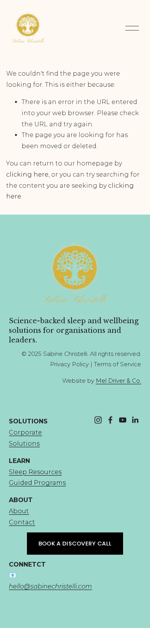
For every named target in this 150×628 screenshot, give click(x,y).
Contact (22, 522)
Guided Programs (37, 482)
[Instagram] (98, 420)
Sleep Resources (35, 472)
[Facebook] (110, 420)
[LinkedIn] (135, 420)
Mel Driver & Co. (118, 380)
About (19, 511)
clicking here (27, 174)
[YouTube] (123, 420)
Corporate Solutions (25, 438)
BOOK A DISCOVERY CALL (75, 543)
